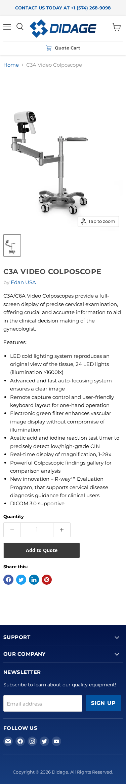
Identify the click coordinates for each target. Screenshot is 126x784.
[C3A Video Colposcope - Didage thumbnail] (12, 245)
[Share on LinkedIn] (34, 580)
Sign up (103, 703)
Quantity (13, 516)
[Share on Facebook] (8, 580)
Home (11, 65)
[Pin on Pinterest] (47, 580)
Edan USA (23, 282)
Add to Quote (41, 550)
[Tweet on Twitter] (21, 580)
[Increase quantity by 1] (62, 529)
